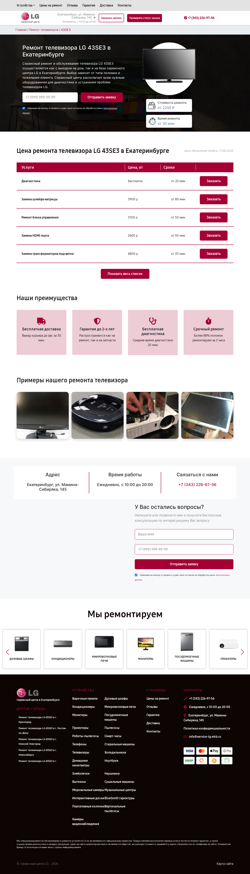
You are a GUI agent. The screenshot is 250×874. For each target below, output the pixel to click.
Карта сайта (225, 864)
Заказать (214, 181)
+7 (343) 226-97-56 (197, 484)
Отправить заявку (102, 97)
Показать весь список (125, 274)
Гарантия (88, 5)
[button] (7, 652)
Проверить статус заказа (144, 18)
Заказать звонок (111, 18)
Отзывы (72, 5)
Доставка (106, 5)
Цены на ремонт (50, 5)
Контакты (124, 5)
